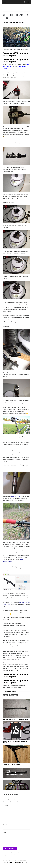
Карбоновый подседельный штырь (15, 719)
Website (5, 840)
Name (5, 824)
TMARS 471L (6, 604)
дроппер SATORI (24, 602)
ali (23, 22)
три (7, 66)
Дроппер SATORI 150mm (11, 764)
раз (28, 64)
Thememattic (23, 862)
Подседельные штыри (10, 691)
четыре (10, 66)
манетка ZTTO (15, 496)
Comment (6, 805)
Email (5, 832)
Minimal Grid (12, 862)
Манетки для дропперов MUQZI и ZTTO (15, 742)
